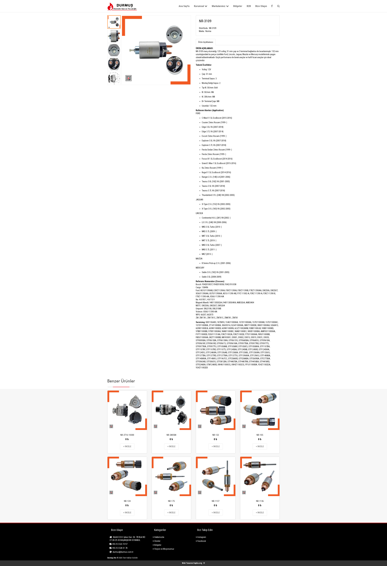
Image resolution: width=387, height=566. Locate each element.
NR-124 (127, 501)
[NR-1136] (260, 476)
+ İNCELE (127, 446)
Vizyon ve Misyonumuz (164, 549)
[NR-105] (260, 410)
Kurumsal (199, 6)
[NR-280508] (171, 410)
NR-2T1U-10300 (127, 435)
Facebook (201, 541)
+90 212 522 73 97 (119, 544)
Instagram (201, 537)
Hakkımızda (159, 537)
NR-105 (260, 435)
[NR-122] (215, 410)
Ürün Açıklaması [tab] (205, 42)
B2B (249, 6)
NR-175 (171, 501)
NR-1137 (215, 501)
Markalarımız (218, 6)
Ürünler (157, 541)
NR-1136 (260, 501)
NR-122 (215, 435)
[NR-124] (127, 476)
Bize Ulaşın (261, 6)
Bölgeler (237, 6)
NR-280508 (171, 435)
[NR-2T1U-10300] (127, 410)
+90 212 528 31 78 (119, 548)
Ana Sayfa (184, 6)
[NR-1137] (215, 476)
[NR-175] (171, 476)
